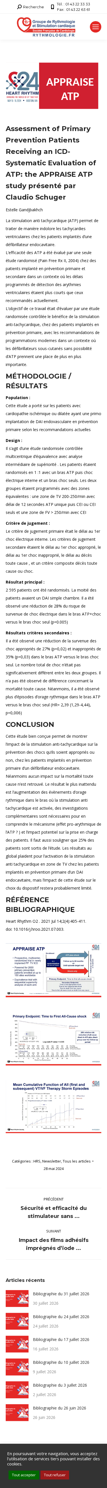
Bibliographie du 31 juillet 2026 (61, 1293)
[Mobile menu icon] (95, 27)
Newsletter (51, 1161)
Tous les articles (77, 1161)
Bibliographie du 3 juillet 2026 (60, 1385)
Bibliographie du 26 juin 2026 (59, 1408)
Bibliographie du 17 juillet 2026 (61, 1339)
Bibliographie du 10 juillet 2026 (61, 1362)
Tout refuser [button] (55, 1474)
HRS (37, 1161)
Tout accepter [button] (24, 1474)
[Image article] (17, 1298)
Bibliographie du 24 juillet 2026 (61, 1316)
